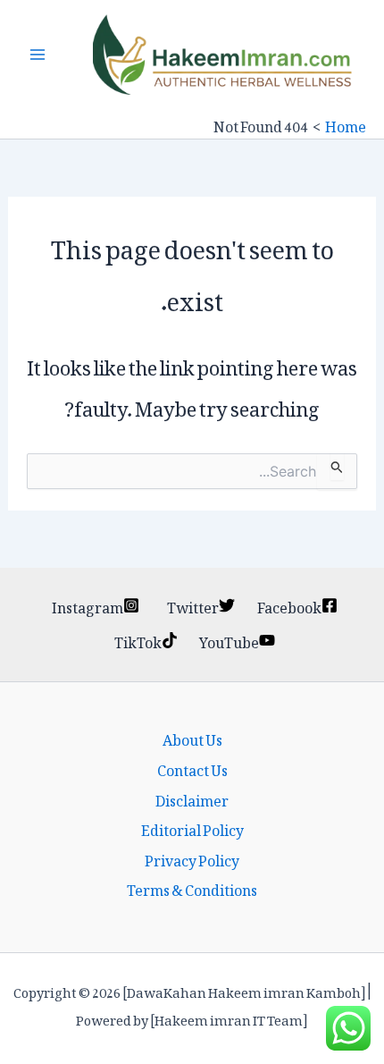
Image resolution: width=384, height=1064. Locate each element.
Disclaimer (192, 798)
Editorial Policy (192, 828)
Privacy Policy (192, 858)
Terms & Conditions (192, 888)
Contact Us (192, 768)
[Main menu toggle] (37, 54)
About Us (192, 737)
